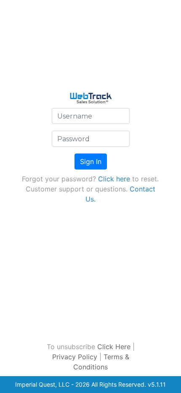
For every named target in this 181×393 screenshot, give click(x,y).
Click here (114, 179)
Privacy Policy (74, 357)
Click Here (113, 346)
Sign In (90, 161)
